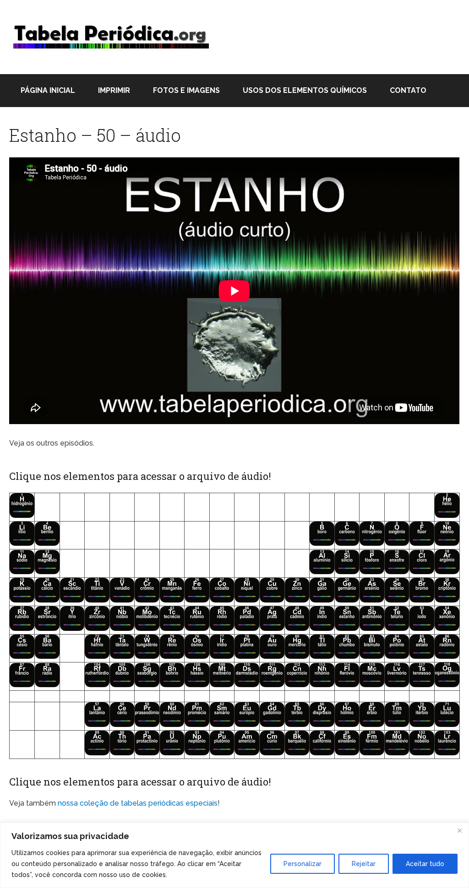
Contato (408, 90)
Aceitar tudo (425, 863)
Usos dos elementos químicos (305, 90)
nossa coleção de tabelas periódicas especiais (138, 803)
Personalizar (303, 863)
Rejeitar (364, 863)
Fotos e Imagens (186, 90)
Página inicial (48, 90)
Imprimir (114, 90)
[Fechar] (459, 830)
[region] (234, 855)
